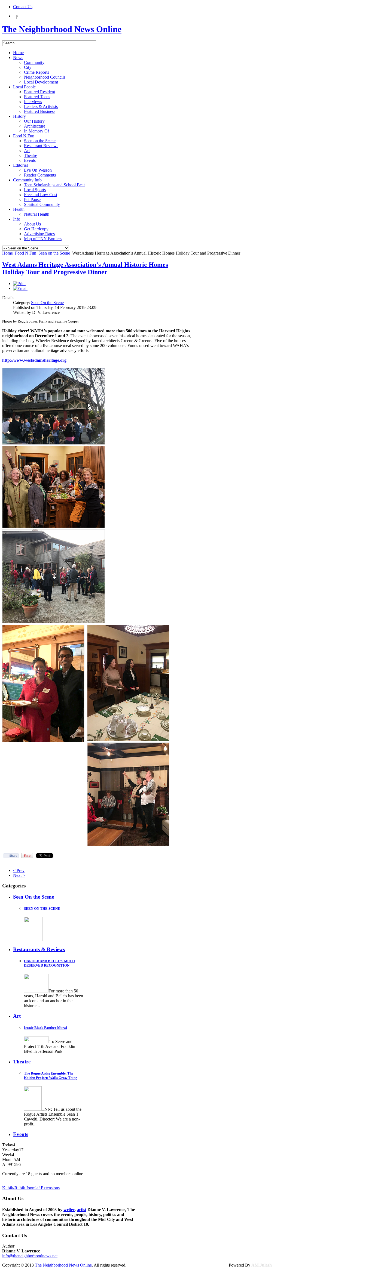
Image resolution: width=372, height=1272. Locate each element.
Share (13, 855)
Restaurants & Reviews (39, 949)
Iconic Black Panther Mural (45, 1028)
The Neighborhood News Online (63, 1265)
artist (81, 1209)
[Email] (20, 288)
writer (69, 1209)
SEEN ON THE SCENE (42, 908)
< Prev (19, 870)
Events (20, 1134)
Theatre (22, 1061)
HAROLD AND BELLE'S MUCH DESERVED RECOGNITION (49, 963)
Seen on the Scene (54, 253)
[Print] (19, 283)
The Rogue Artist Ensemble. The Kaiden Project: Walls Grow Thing (50, 1075)
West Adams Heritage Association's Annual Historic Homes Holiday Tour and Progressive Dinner (85, 268)
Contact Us (22, 6)
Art (17, 1016)
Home (7, 253)
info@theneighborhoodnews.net (29, 1256)
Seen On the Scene (47, 302)
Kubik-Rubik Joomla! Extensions (31, 1188)
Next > (19, 875)
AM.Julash (261, 1265)
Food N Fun (25, 253)
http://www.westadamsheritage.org (34, 360)
